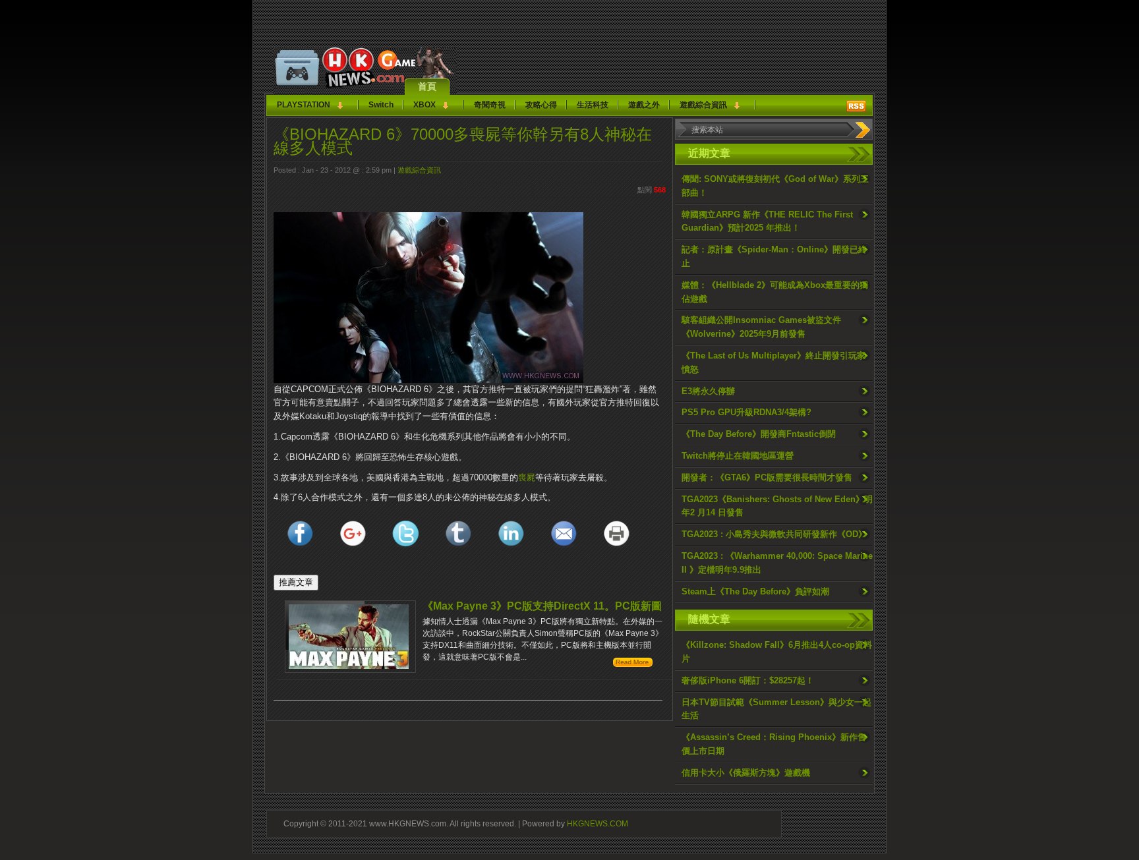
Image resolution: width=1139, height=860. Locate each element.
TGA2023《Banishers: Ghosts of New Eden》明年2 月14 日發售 (777, 506)
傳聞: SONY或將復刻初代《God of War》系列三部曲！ (775, 186)
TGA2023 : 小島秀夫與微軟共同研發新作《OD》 (774, 534)
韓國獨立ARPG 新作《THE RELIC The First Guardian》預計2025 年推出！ (767, 221)
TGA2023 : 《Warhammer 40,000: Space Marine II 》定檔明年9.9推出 (777, 563)
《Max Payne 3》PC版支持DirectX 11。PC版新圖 (542, 606)
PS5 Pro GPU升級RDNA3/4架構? (746, 412)
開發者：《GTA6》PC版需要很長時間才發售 (767, 477)
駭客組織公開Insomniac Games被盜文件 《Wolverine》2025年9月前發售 (761, 327)
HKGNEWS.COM (597, 823)
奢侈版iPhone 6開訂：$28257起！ (748, 680)
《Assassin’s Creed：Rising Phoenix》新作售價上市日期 (774, 744)
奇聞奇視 (490, 104)
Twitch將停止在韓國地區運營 (738, 456)
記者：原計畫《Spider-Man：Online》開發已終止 (774, 256)
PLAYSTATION (303, 104)
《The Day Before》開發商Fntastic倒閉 (759, 434)
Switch (381, 104)
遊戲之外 (644, 104)
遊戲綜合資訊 (703, 104)
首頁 (427, 86)
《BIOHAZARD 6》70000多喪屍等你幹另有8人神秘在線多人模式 (463, 141)
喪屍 (526, 477)
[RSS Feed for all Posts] (856, 106)
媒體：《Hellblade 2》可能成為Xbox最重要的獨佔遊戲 (775, 292)
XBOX (424, 104)
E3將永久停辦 (708, 391)
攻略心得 (541, 104)
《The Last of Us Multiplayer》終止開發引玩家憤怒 (773, 362)
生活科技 (592, 104)
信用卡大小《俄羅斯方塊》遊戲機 (746, 773)
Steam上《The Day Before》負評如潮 (755, 591)
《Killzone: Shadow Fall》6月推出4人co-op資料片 (777, 652)
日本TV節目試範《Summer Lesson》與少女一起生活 (776, 709)
